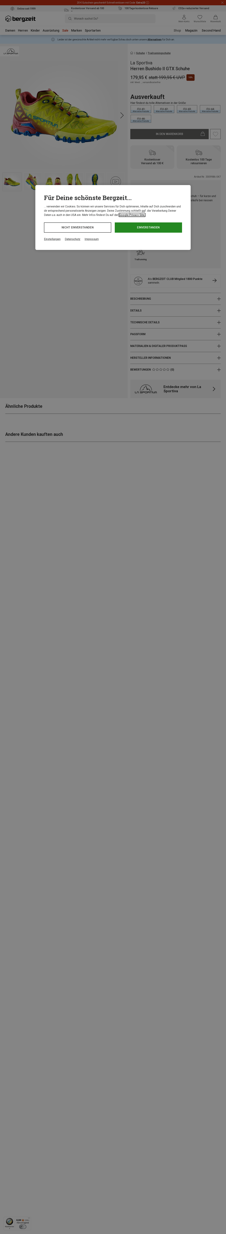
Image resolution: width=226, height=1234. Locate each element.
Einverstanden (148, 227)
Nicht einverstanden (78, 227)
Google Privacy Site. (132, 215)
